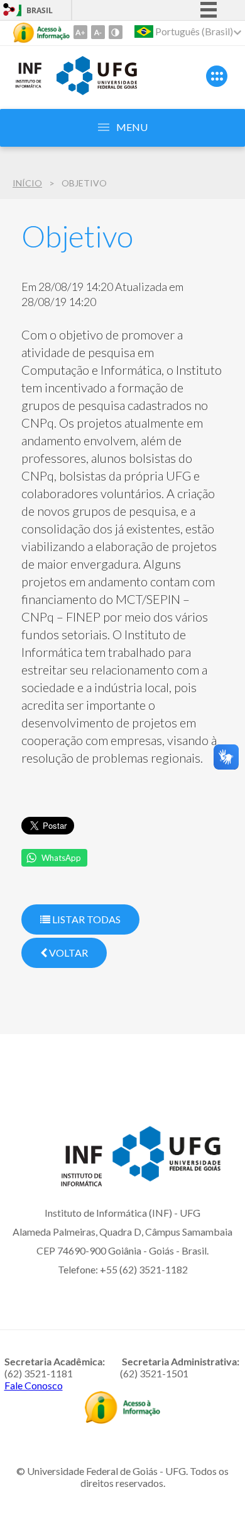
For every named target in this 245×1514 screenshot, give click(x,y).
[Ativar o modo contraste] (115, 32)
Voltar (67, 953)
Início (27, 183)
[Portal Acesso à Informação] (122, 1419)
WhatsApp (61, 858)
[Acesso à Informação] (41, 32)
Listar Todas (85, 919)
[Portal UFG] (97, 91)
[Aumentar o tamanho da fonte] (80, 32)
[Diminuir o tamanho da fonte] (98, 32)
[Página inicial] (28, 86)
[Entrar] (9, 11)
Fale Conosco (33, 1385)
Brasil (39, 10)
